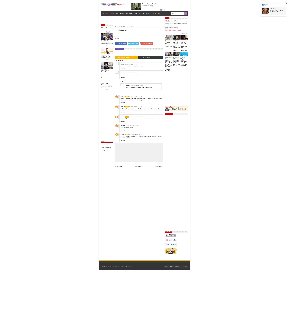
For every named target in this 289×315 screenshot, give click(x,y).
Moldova (122, 13)
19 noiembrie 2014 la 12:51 (135, 96)
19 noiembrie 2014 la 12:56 (135, 106)
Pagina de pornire (138, 166)
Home (103, 13)
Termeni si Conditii (178, 266)
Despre (171, 266)
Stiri (127, 13)
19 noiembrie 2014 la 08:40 (131, 64)
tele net (123, 96)
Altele (143, 13)
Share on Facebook (122, 43)
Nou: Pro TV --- (170, 20)
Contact (185, 266)
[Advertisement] (135, 20)
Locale (117, 13)
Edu (139, 13)
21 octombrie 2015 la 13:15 (135, 134)
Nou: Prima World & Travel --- (173, 26)
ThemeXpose (129, 266)
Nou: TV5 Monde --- (171, 27)
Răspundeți (123, 68)
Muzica (130, 13)
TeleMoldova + (118, 36)
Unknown (123, 125)
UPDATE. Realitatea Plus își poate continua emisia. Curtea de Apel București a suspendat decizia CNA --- (176, 23)
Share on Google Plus (147, 43)
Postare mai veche (159, 166)
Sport (135, 13)
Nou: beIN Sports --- (171, 28)
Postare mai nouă (118, 166)
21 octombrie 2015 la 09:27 (132, 125)
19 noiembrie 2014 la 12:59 (135, 116)
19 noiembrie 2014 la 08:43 (131, 72)
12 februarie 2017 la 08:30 (137, 85)
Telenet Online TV (112, 266)
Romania (112, 13)
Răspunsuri (124, 81)
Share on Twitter (134, 43)
